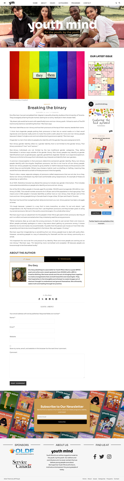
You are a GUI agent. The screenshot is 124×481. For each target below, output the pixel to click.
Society (47, 104)
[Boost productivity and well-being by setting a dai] (101, 196)
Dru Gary (33, 265)
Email (12, 327)
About (44, 3)
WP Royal (17, 479)
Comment (13, 352)
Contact (87, 3)
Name (12, 317)
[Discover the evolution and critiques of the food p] (101, 121)
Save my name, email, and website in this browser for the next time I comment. (38, 348)
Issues (52, 3)
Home (35, 3)
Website (13, 336)
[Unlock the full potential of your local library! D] (101, 171)
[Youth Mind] (11, 3)
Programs (75, 3)
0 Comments (54, 112)
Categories (63, 3)
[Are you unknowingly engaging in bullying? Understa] (101, 146)
